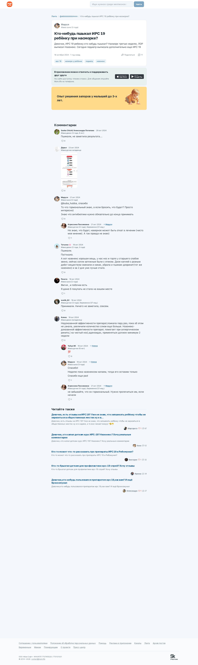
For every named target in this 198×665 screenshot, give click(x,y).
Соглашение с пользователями (33, 643)
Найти (139, 4)
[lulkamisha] (63, 347)
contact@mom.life (38, 659)
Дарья (64, 147)
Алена (64, 317)
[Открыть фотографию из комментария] (69, 170)
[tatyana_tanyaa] (57, 246)
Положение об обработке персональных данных (73, 643)
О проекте (65, 647)
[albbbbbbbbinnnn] (57, 199)
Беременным (25, 647)
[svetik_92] (57, 301)
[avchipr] (57, 132)
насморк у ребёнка (73, 61)
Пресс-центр (79, 647)
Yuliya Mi (72, 346)
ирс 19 (58, 61)
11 (142, 55)
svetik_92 (65, 300)
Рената (64, 279)
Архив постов (159, 643)
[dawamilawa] (57, 149)
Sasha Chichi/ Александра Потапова (77, 130)
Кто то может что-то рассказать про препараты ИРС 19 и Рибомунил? (92, 451)
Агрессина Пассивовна (78, 224)
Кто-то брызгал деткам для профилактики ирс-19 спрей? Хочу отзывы (93, 465)
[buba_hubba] (63, 226)
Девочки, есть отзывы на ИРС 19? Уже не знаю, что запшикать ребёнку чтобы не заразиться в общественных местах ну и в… (98, 416)
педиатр (89, 61)
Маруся (65, 24)
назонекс (101, 61)
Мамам (37, 647)
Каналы (137, 643)
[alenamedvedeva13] (57, 318)
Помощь (102, 643)
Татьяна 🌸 (66, 245)
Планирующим (51, 647)
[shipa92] (57, 280)
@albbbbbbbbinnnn (69, 16)
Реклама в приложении (120, 643)
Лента (54, 16)
